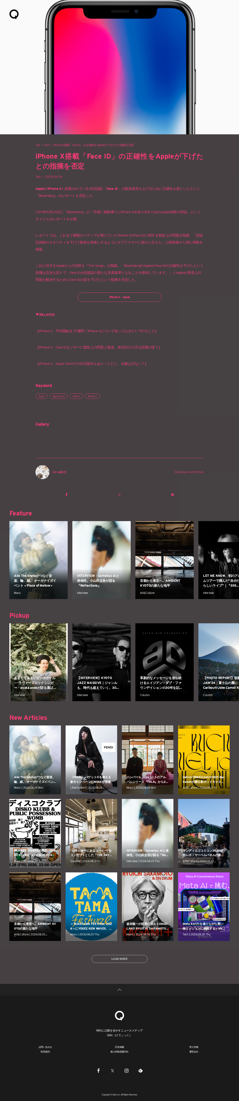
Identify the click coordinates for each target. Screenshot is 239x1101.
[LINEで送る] (172, 494)
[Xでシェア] (119, 494)
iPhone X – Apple (119, 297)
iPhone (76, 396)
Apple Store (59, 396)
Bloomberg (75, 212)
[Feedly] (141, 1070)
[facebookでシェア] (66, 494)
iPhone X (92, 396)
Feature (20, 513)
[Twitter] (112, 1070)
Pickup (19, 615)
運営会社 (193, 1051)
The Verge (96, 266)
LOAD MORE (119, 959)
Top (37, 145)
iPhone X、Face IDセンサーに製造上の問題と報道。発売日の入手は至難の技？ (98, 347)
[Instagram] (127, 1070)
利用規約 (45, 1051)
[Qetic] (14, 14)
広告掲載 (119, 1046)
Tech (46, 145)
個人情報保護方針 (119, 1051)
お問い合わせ (45, 1046)
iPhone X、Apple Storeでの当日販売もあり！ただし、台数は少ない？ (92, 364)
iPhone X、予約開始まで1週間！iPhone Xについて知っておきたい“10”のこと (97, 331)
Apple (42, 396)
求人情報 (193, 1046)
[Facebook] (98, 1070)
